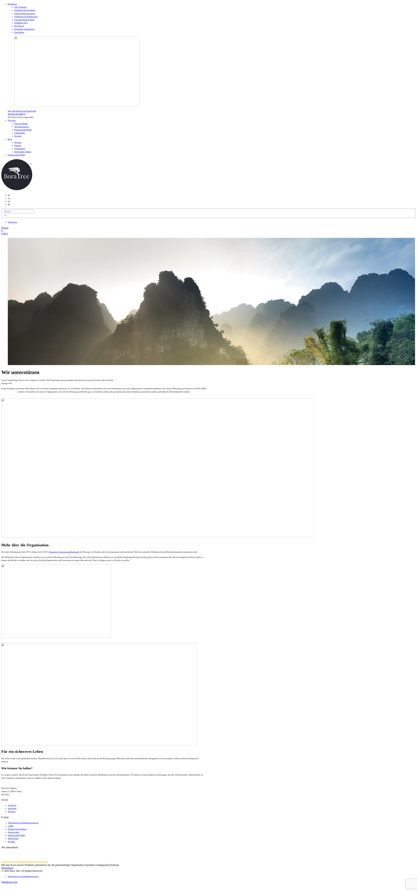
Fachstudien (19, 148)
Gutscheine (19, 32)
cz (9, 198)
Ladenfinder (19, 133)
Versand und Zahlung (17, 829)
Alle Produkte (20, 7)
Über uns (12, 120)
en (9, 201)
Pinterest (11, 811)
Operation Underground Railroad (63, 552)
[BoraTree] (16, 189)
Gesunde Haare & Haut (24, 20)
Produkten (12, 4)
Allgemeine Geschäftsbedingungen (23, 823)
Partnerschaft (13, 832)
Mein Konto (13, 838)
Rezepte (18, 142)
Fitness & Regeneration (24, 13)
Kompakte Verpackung (24, 29)
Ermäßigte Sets (21, 23)
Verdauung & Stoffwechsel (26, 16)
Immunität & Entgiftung (25, 10)
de (9, 204)
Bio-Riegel (19, 26)
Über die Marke (21, 124)
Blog (10, 139)
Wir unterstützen (21, 127)
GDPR (10, 826)
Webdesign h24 (9, 882)
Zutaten (17, 145)
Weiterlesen (7, 868)
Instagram (12, 808)
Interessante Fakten (22, 152)
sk (9, 195)
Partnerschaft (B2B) (23, 130)
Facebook (12, 805)
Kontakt (18, 136)
